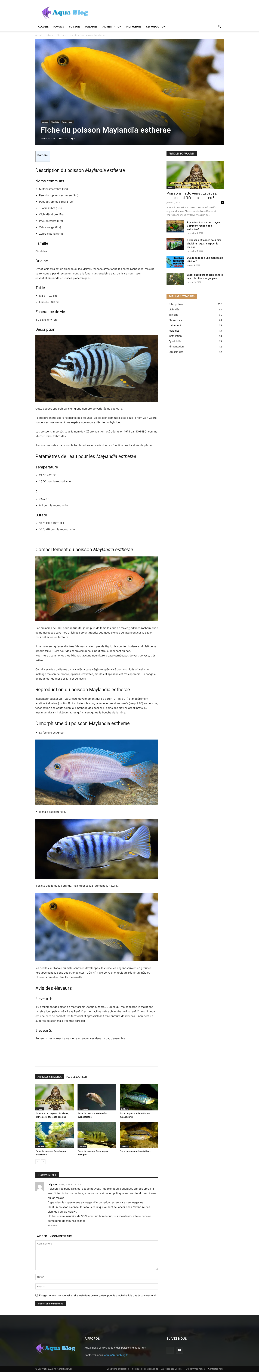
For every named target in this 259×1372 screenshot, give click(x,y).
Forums (58, 26)
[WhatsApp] (75, 1057)
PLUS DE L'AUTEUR (76, 1076)
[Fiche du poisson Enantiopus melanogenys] (139, 1097)
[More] (87, 1057)
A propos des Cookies (172, 1368)
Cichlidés (61, 35)
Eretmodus (83, 1109)
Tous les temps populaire (211, 148)
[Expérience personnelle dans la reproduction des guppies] (175, 279)
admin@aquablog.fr (116, 1355)
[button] (219, 27)
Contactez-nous (216, 1368)
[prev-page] (37, 1161)
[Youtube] (179, 1350)
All (175, 148)
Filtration (133, 26)
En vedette (187, 148)
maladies (91, 26)
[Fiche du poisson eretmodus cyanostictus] (97, 1097)
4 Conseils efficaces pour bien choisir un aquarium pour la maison (204, 244)
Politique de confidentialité (145, 1368)
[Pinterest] (64, 1057)
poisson (74, 26)
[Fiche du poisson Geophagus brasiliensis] (54, 1135)
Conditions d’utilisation (118, 1368)
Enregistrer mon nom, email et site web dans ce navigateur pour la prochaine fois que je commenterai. (97, 1295)
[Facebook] (40, 1057)
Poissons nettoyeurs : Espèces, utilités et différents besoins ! (191, 195)
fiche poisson (67, 122)
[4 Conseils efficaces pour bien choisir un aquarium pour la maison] (175, 244)
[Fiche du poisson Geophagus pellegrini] (97, 1135)
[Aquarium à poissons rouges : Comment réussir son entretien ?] (175, 226)
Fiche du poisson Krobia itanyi (135, 1151)
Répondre (52, 1225)
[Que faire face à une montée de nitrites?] (175, 262)
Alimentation (112, 26)
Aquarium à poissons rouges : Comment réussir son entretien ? (204, 226)
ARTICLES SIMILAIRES (50, 1076)
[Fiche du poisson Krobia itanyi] (139, 1135)
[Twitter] (52, 1057)
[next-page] (43, 1161)
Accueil (43, 26)
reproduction (155, 26)
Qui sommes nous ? (195, 1368)
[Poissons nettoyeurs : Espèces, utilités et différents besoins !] (54, 1097)
